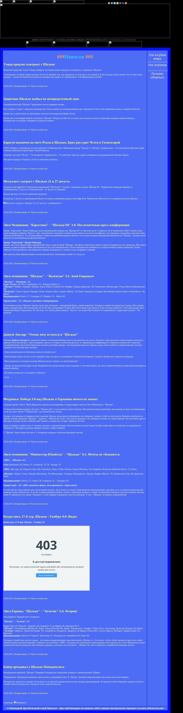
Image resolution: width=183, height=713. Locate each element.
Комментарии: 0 (21, 86)
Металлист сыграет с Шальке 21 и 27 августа (36, 181)
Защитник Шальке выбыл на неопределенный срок (41, 99)
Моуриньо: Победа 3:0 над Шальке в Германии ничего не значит (50, 399)
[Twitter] (114, 3)
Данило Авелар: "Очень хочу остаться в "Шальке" (40, 334)
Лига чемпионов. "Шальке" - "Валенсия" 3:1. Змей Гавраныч (48, 276)
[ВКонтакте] (112, 3)
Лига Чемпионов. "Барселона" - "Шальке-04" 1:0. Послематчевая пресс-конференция (66, 225)
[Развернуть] (20, 702)
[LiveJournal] (123, 3)
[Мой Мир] (120, 3)
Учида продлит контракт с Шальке (29, 64)
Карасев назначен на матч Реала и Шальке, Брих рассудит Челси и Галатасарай (61, 142)
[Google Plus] (126, 3)
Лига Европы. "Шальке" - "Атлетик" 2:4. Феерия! (40, 611)
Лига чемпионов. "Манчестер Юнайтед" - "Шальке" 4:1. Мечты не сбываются (61, 454)
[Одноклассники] (117, 3)
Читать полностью (39, 86)
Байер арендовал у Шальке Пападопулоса (33, 667)
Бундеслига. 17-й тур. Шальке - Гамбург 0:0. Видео (40, 516)
